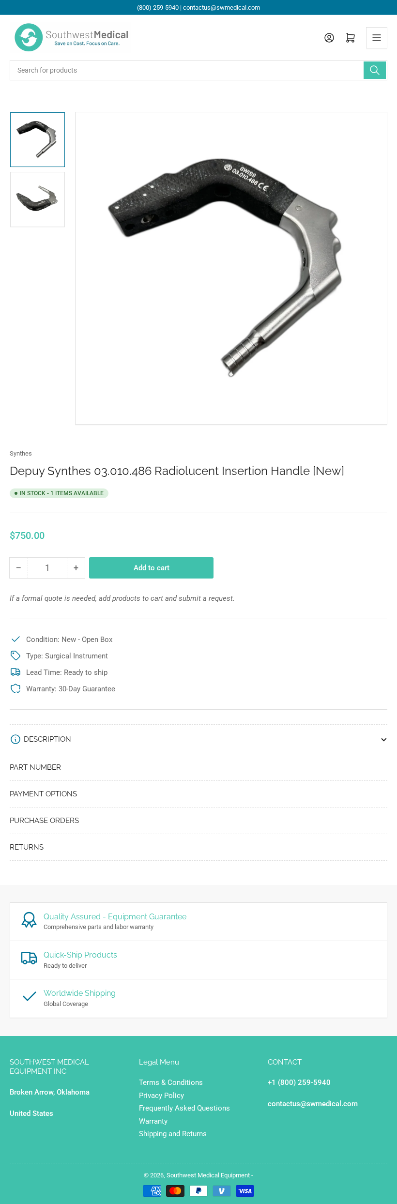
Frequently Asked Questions (184, 1108)
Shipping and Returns (173, 1133)
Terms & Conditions (171, 1082)
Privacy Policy (161, 1095)
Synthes (21, 453)
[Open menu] (376, 37)
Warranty (153, 1121)
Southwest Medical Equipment (208, 1175)
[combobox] (198, 70)
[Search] (374, 70)
